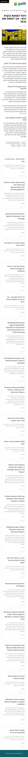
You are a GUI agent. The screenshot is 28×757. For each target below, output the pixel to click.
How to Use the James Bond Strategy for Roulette (16, 268)
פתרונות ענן (23, 113)
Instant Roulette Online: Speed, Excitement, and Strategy (15, 216)
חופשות (18, 145)
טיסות (13, 145)
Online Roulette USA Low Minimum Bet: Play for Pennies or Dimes (15, 498)
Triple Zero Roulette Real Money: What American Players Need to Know (15, 647)
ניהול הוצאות (23, 76)
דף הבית (24, 10)
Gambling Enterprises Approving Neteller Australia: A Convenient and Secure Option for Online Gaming (15, 327)
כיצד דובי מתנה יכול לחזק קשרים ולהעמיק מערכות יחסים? (16, 560)
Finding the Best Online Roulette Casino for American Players (15, 529)
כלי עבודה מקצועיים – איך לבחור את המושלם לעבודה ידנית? (15, 299)
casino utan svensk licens (13, 143)
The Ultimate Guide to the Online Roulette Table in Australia (14, 360)
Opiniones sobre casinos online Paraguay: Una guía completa (14, 701)
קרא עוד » (23, 172)
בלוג (24, 145)
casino (23, 143)
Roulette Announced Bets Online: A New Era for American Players (14, 389)
